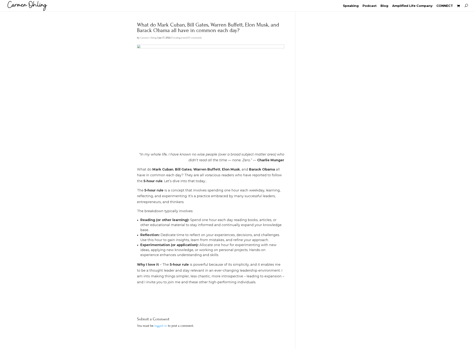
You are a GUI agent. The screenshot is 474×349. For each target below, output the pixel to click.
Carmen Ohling (148, 37)
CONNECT (444, 6)
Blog (384, 6)
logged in (160, 326)
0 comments (195, 37)
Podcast (370, 6)
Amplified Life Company (412, 6)
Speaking (351, 6)
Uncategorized (179, 37)
